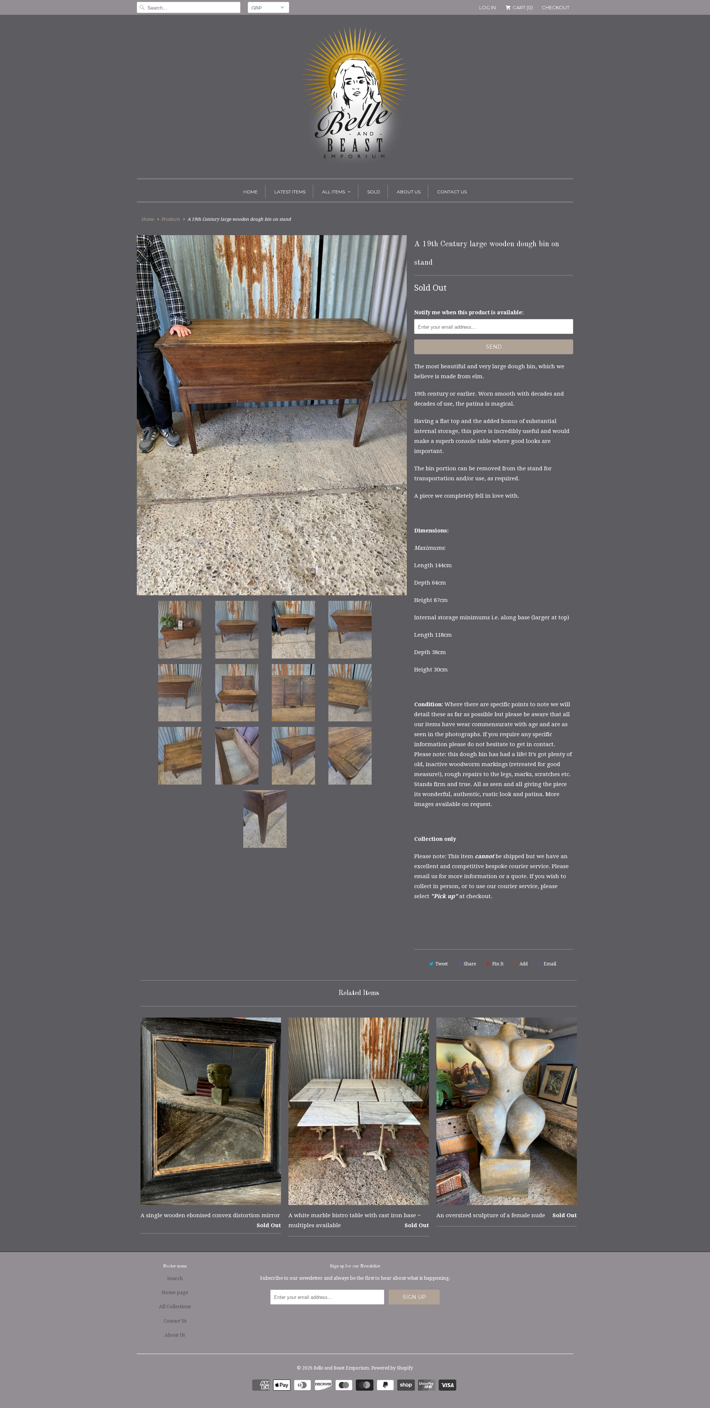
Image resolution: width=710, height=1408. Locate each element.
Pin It (498, 964)
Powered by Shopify (392, 1368)
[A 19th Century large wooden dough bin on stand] (272, 415)
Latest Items (289, 191)
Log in (487, 7)
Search (175, 1278)
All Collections (175, 1306)
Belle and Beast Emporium (341, 1368)
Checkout (555, 7)
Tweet (441, 964)
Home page (175, 1292)
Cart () (522, 7)
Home (250, 191)
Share (470, 964)
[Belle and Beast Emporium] (355, 98)
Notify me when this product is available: (469, 312)
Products (170, 219)
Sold (373, 191)
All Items (333, 191)
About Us (408, 191)
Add (524, 964)
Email (550, 964)
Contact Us (452, 191)
